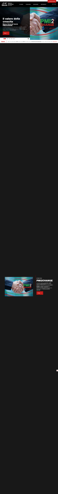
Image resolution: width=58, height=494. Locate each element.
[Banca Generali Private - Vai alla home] (8, 4)
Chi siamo (21, 4)
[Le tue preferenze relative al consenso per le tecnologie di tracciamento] (57, 370)
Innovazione (35, 4)
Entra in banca (52, 1)
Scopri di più (55, 41)
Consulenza (28, 4)
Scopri (5, 33)
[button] (28, 38)
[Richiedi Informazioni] (55, 4)
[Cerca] (52, 4)
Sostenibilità (43, 4)
